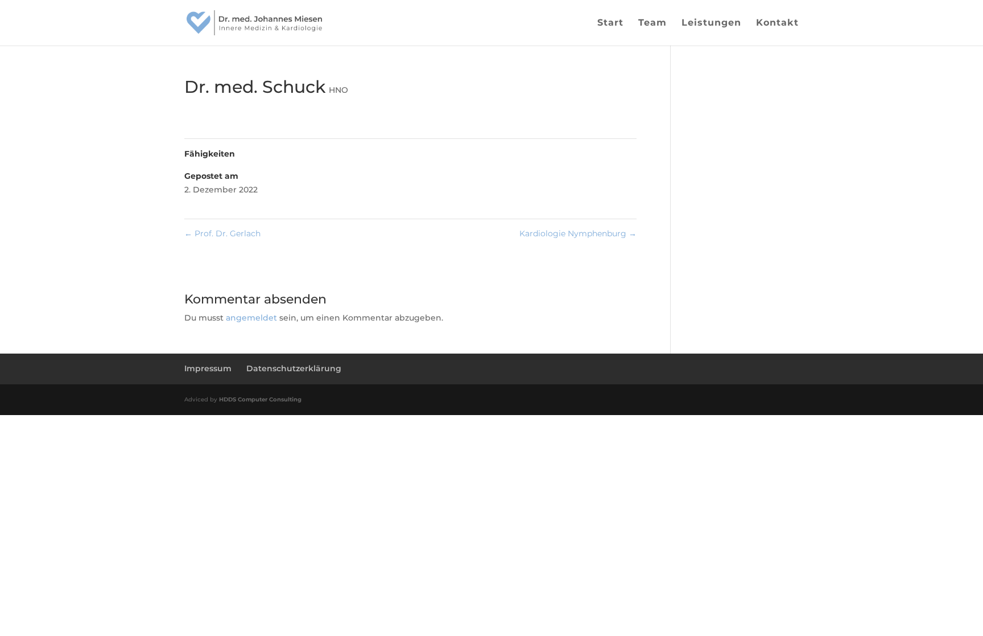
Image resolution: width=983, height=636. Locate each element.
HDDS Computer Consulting (260, 399)
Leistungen (711, 23)
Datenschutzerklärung (293, 368)
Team (652, 23)
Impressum (208, 368)
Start (610, 23)
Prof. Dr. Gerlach (222, 233)
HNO (338, 90)
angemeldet (251, 318)
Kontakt (777, 23)
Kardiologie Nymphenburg (578, 233)
